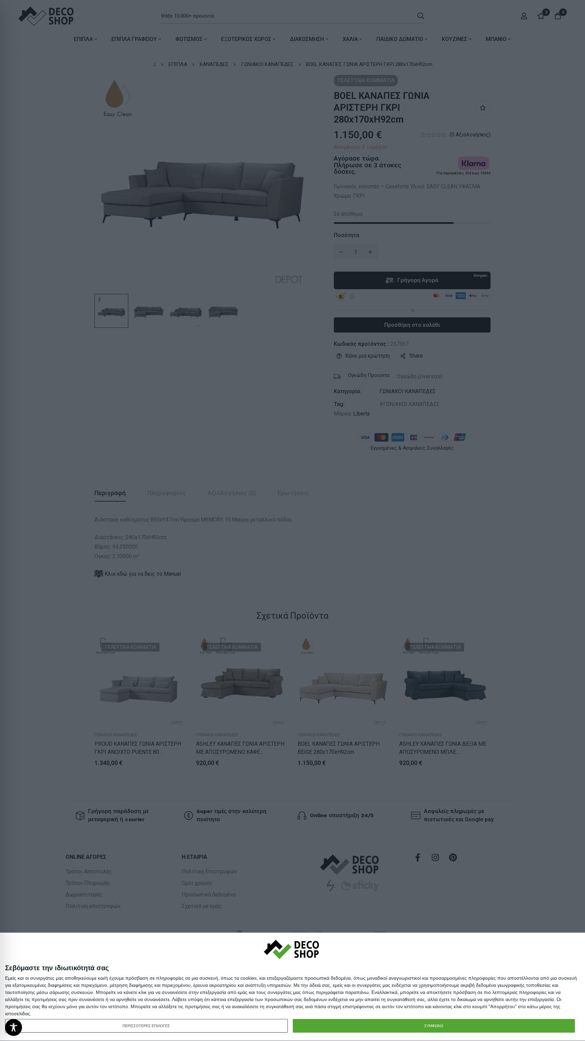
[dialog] (292, 987)
